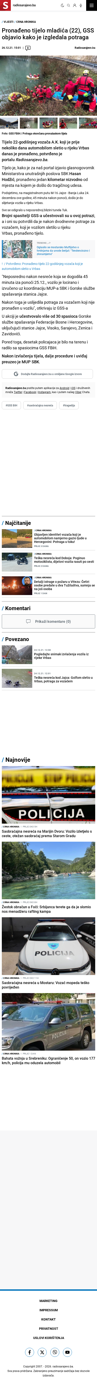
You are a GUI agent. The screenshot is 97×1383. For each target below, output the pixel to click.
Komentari (17, 608)
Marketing (48, 1301)
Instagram (44, 392)
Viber (78, 392)
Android (64, 388)
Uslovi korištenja (48, 1338)
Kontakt (48, 1319)
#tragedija (69, 405)
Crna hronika (26, 21)
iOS (73, 388)
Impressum (48, 1310)
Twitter (18, 392)
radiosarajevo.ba (63, 1366)
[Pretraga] (68, 5)
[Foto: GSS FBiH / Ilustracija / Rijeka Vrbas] (29, 123)
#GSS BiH (11, 405)
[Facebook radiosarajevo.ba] (29, 1352)
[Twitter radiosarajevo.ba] (42, 1352)
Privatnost (48, 1328)
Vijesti (9, 21)
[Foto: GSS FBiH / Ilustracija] (68, 123)
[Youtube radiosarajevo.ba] (67, 1352)
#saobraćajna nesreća (40, 405)
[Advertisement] (48, 462)
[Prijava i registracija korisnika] (75, 5)
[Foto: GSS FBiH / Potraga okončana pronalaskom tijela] (9, 123)
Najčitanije (18, 522)
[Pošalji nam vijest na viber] (54, 1352)
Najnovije (17, 760)
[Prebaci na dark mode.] (62, 5)
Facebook (30, 392)
